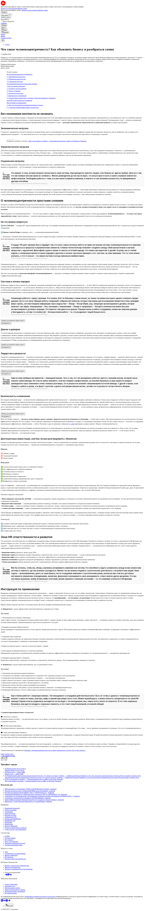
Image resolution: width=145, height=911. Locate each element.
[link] (4, 30)
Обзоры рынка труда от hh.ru (14, 770)
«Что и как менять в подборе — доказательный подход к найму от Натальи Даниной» (57, 141)
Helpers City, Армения (59, 794)
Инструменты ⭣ (6, 323)
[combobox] (9, 905)
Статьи (7, 44)
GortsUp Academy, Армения (47, 789)
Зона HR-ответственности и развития (19, 100)
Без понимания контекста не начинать (19, 74)
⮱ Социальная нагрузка (15, 81)
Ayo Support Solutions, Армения (53, 800)
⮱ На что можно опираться (16, 86)
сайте (72, 424)
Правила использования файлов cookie (35, 10)
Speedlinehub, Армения (43, 798)
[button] (3, 34)
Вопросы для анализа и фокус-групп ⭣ (13, 320)
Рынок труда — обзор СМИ (14, 774)
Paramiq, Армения (46, 801)
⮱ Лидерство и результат (15, 93)
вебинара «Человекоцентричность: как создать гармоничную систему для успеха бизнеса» (54, 750)
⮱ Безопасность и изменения (16, 96)
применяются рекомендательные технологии (40, 896)
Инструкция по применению (16, 103)
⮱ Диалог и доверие (13, 91)
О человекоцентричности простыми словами (22, 84)
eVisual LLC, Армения (46, 792)
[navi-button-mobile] (3, 40)
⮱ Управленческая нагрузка (16, 79)
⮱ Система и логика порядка (16, 88)
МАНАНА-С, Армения (72, 796)
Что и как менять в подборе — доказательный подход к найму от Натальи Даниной (33, 781)
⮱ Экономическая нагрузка (16, 77)
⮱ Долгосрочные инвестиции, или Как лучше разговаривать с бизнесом (31, 98)
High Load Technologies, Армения (44, 791)
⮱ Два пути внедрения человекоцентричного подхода (25, 105)
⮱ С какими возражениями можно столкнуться (23, 107)
